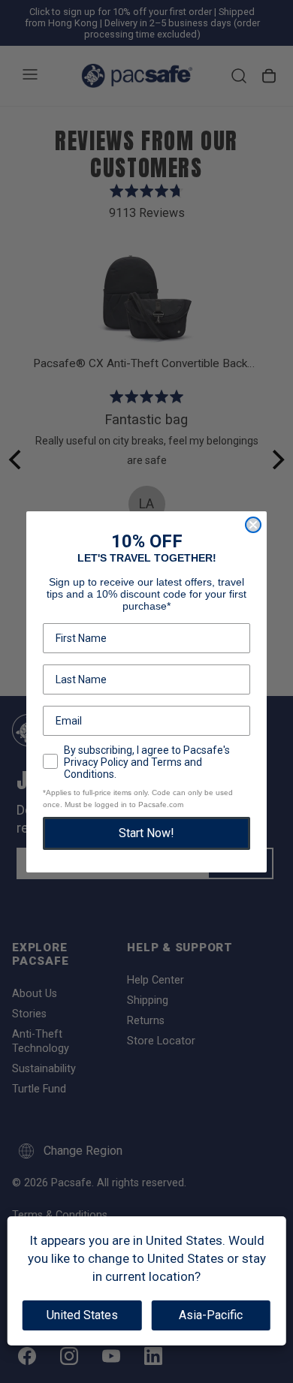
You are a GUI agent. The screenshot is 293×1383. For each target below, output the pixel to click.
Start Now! (146, 833)
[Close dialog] (253, 524)
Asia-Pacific (211, 1315)
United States (82, 1315)
